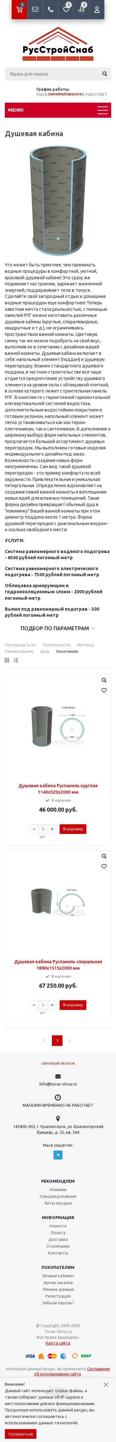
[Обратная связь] (35, 9)
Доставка (58, 1239)
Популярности (56, 645)
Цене (45, 651)
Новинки (58, 1189)
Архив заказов (58, 1282)
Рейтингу (85, 645)
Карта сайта (58, 1343)
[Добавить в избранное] (104, 690)
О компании (58, 1246)
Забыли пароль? (58, 1302)
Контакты (58, 1253)
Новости (58, 1226)
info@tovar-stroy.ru (58, 1084)
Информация (58, 1217)
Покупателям (58, 1267)
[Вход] (96, 9)
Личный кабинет (58, 1275)
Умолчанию (67, 651)
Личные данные (58, 1289)
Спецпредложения (58, 1196)
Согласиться (20, 1434)
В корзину (73, 829)
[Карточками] (7, 660)
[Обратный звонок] (50, 9)
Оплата (58, 1232)
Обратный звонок (65, 94)
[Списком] (16, 660)
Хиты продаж (58, 1203)
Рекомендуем (58, 1181)
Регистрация (58, 1296)
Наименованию (19, 651)
